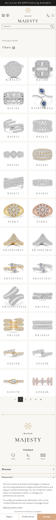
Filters (6, 47)
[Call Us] (48, 15)
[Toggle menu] (4, 15)
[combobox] (26, 26)
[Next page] (40, 399)
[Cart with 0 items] (52, 15)
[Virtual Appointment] (7, 15)
